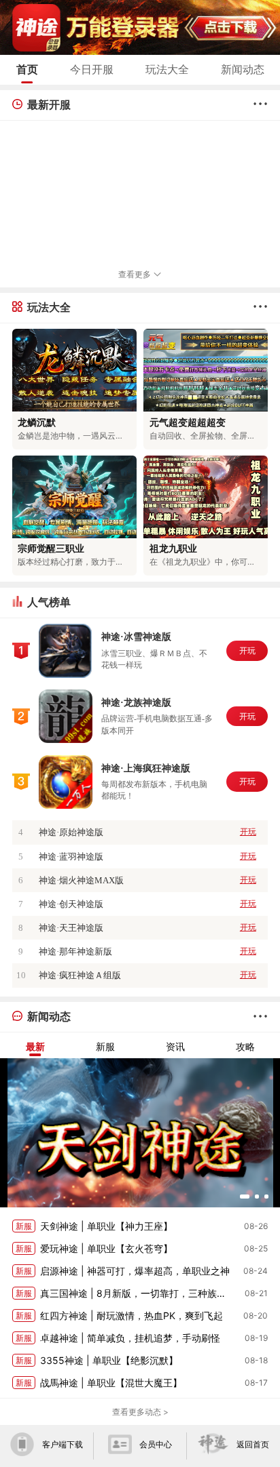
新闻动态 (242, 69)
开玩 (247, 651)
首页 (27, 69)
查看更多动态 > (140, 1412)
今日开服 (91, 69)
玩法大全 (167, 69)
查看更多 (135, 274)
